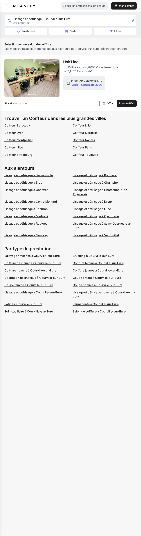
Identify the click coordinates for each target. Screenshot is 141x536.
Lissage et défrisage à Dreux (93, 201)
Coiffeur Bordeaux (17, 125)
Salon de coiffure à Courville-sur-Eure (99, 311)
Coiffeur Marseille (85, 133)
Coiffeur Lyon (14, 133)
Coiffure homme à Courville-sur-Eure (30, 270)
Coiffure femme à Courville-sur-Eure (98, 263)
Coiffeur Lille (82, 125)
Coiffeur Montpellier (18, 140)
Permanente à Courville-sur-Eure (96, 304)
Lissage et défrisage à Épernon (26, 209)
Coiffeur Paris (82, 147)
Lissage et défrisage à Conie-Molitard (30, 201)
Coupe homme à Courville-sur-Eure (97, 285)
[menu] (6, 6)
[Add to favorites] (55, 63)
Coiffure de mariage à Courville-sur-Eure (32, 263)
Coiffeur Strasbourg (18, 155)
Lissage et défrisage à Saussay (26, 235)
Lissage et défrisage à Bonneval (95, 175)
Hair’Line (70, 62)
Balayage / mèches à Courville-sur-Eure (32, 256)
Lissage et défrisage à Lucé (92, 209)
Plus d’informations (15, 103)
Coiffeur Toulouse (85, 155)
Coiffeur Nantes (84, 140)
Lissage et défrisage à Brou (23, 182)
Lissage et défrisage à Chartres (26, 190)
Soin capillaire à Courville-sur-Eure (28, 311)
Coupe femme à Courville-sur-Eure (28, 285)
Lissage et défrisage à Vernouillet (96, 235)
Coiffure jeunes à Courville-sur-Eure (98, 270)
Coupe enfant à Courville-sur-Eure (97, 278)
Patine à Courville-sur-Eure (23, 304)
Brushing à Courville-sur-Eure (93, 256)
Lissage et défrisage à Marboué (26, 216)
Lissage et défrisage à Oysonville (96, 216)
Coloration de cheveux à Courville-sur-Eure (34, 278)
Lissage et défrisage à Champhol (96, 182)
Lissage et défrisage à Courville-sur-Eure (33, 292)
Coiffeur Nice (13, 147)
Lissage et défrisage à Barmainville (28, 175)
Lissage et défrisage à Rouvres (25, 223)
